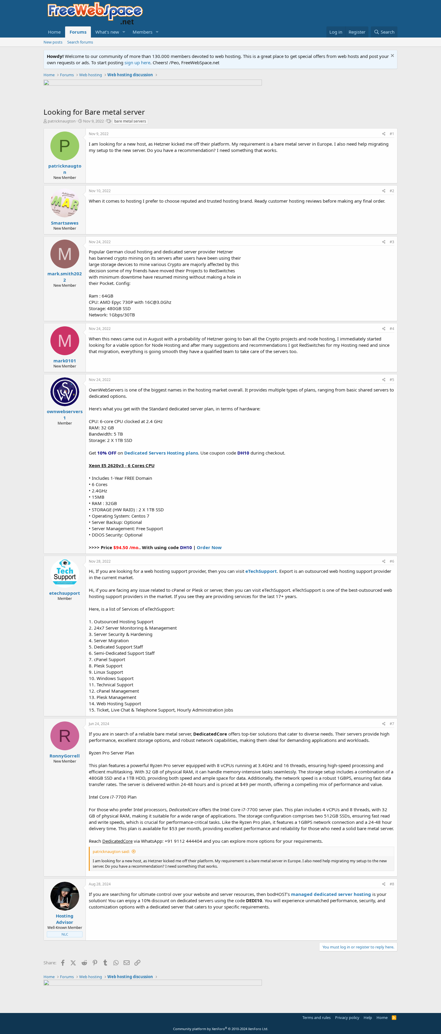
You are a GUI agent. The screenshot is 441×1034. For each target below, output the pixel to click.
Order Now (209, 547)
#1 (392, 133)
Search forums (80, 42)
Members (142, 32)
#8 (392, 884)
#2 (392, 190)
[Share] (384, 134)
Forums (78, 32)
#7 (392, 723)
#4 (392, 328)
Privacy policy (347, 1017)
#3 (392, 241)
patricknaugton (62, 121)
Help (368, 1017)
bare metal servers (130, 121)
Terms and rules (316, 1017)
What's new (107, 32)
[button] (124, 32)
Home (54, 32)
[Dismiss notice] (391, 56)
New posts (53, 42)
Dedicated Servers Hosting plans (161, 453)
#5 (392, 379)
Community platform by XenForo (220, 1028)
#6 (392, 561)
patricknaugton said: (111, 851)
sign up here (137, 62)
